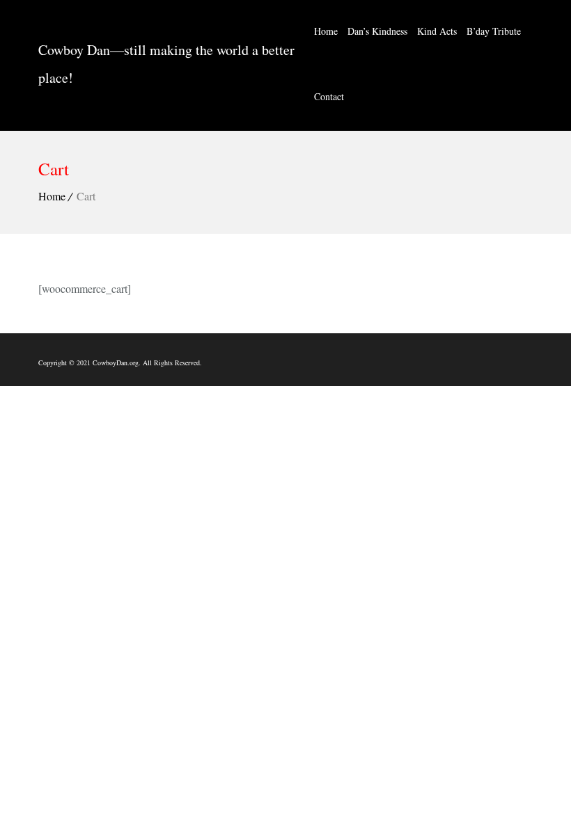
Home (326, 31)
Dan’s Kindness (377, 31)
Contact (329, 96)
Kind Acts (437, 31)
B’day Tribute (494, 31)
